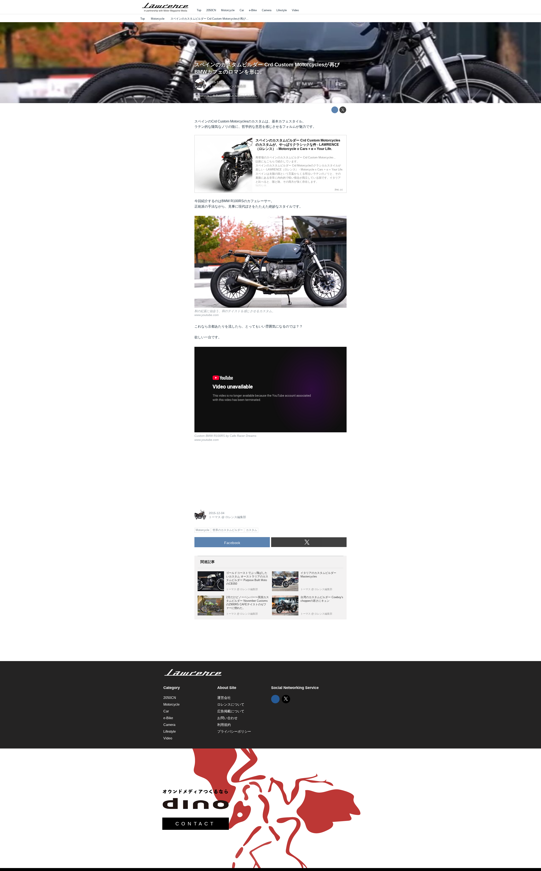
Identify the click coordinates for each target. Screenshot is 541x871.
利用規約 (224, 725)
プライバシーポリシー (234, 731)
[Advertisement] (226, 475)
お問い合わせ (227, 718)
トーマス (215, 86)
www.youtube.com (206, 315)
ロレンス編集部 (235, 86)
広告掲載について (230, 711)
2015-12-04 (216, 82)
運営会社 (224, 698)
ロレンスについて (230, 704)
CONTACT (195, 823)
